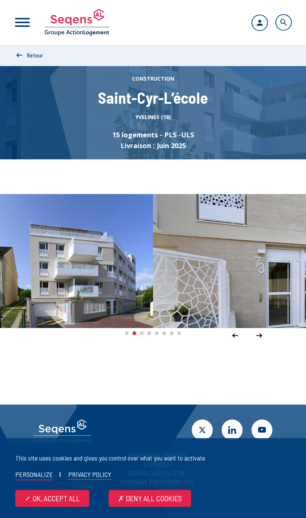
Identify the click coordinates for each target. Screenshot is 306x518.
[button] (127, 333)
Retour (35, 55)
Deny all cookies (153, 498)
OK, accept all (55, 498)
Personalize (34, 474)
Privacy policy (89, 474)
